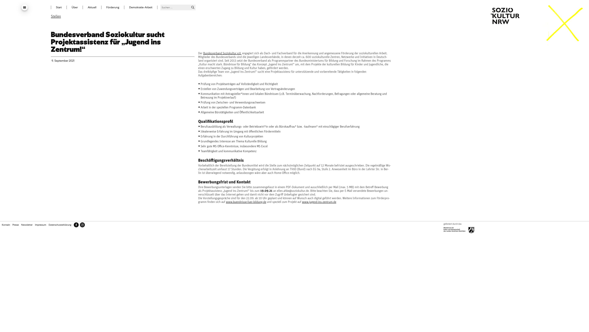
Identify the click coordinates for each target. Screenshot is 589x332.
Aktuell (92, 7)
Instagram (82, 224)
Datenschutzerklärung (60, 224)
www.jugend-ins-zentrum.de (319, 202)
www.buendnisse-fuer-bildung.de (246, 202)
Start (59, 7)
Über (75, 7)
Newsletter (27, 224)
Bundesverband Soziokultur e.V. (222, 53)
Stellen (56, 16)
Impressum (40, 224)
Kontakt (6, 224)
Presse (15, 224)
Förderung (112, 7)
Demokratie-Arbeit (140, 7)
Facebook (76, 224)
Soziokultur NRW (505, 16)
